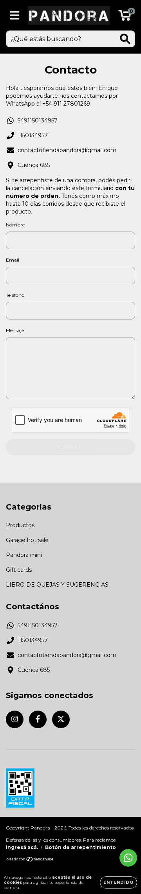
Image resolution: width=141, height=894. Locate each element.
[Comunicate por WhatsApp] (128, 858)
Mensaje (15, 330)
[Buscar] (125, 39)
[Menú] (15, 15)
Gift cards (19, 569)
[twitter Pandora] (61, 719)
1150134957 (33, 135)
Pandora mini (24, 554)
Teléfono (15, 295)
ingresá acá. (22, 847)
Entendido (118, 882)
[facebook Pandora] (38, 719)
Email (12, 260)
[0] (124, 17)
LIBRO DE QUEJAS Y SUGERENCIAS (57, 584)
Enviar (70, 447)
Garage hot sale (27, 540)
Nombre (15, 225)
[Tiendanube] (30, 860)
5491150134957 (38, 120)
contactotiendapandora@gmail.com (67, 150)
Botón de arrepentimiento (80, 847)
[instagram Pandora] (15, 719)
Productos (20, 525)
